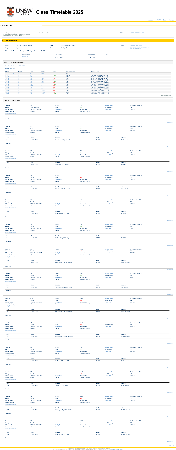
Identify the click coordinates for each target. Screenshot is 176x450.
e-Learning (150, 20)
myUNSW (158, 20)
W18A (43, 93)
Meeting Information (10, 113)
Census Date (108, 109)
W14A (43, 90)
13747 (31, 86)
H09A (43, 83)
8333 (31, 81)
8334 (31, 83)
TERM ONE (24, 56)
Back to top (170, 122)
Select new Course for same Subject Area (139, 47)
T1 (19, 73)
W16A (43, 92)
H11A (43, 84)
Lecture (6, 75)
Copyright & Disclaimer (113, 449)
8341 (31, 93)
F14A (42, 80)
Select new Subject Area (135, 48)
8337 (31, 87)
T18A (42, 89)
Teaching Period (109, 105)
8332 (31, 80)
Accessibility (120, 449)
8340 (31, 92)
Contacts (171, 20)
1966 (31, 73)
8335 (31, 84)
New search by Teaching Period (136, 32)
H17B (42, 87)
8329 (31, 75)
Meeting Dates (58, 109)
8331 (31, 78)
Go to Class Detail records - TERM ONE (15, 66)
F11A (42, 78)
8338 (31, 89)
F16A (42, 81)
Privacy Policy (105, 449)
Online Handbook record (136, 45)
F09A (42, 77)
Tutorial (7, 77)
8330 (31, 77)
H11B (42, 86)
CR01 (42, 73)
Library (165, 20)
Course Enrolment (9, 73)
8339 (31, 90)
